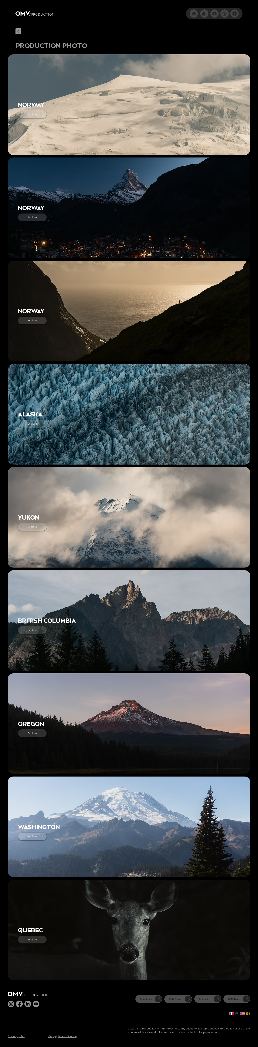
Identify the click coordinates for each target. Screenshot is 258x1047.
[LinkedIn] (27, 1004)
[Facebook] (19, 1004)
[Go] (18, 31)
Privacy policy (16, 1036)
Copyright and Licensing (63, 1036)
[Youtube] (36, 1004)
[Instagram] (11, 1004)
